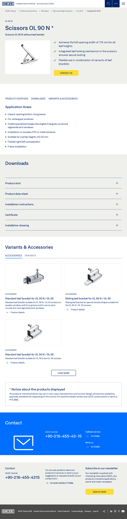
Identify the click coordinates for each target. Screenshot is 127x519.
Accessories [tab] (13, 255)
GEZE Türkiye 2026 (25, 511)
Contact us (66, 73)
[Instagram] (115, 511)
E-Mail (15, 399)
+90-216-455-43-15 (63, 436)
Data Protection (64, 511)
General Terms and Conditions (45, 511)
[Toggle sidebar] (116, 3)
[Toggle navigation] (123, 3)
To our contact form (61, 483)
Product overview (16, 98)
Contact (10, 468)
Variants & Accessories (63, 98)
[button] (104, 511)
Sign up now (99, 492)
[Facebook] (119, 511)
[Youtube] (123, 511)
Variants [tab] (30, 255)
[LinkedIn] (111, 511)
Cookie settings (77, 511)
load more (63, 373)
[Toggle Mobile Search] (108, 3)
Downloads (38, 98)
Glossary (88, 511)
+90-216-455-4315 (22, 477)
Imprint (95, 511)
